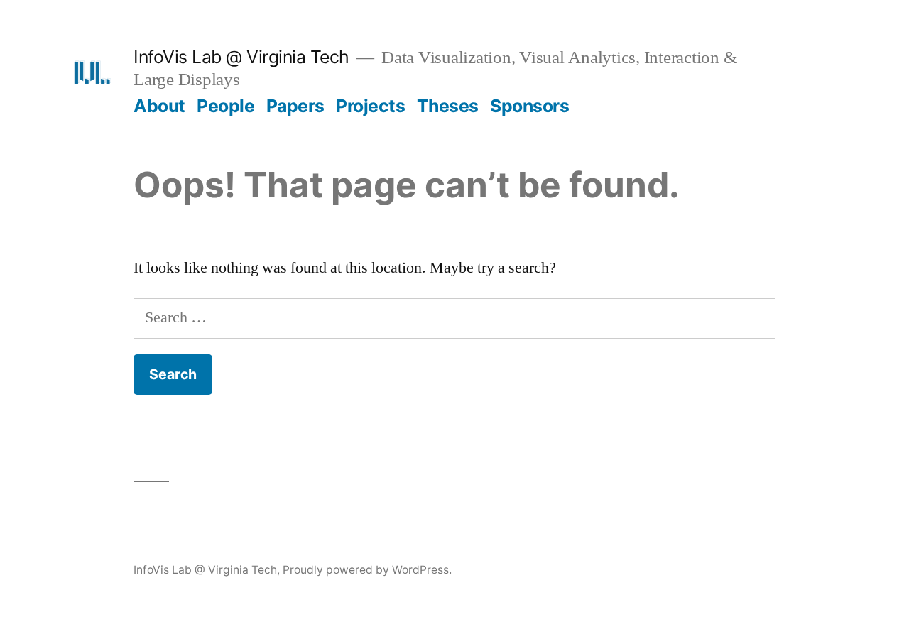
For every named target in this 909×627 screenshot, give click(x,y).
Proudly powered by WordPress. (367, 570)
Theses (448, 105)
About (159, 105)
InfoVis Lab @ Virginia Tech (241, 56)
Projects (370, 105)
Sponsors (529, 105)
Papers (295, 105)
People (225, 105)
